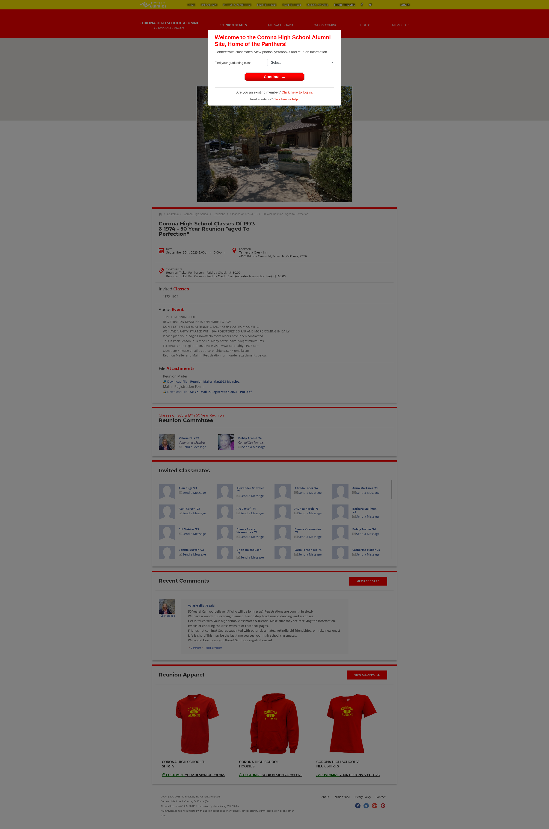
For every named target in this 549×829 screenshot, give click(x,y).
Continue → (274, 77)
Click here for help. (286, 99)
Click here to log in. (297, 92)
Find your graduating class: (233, 63)
